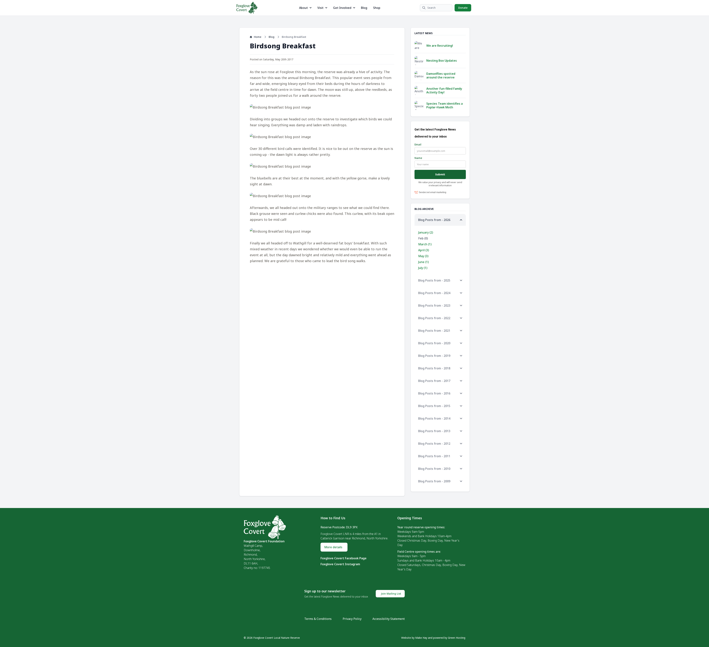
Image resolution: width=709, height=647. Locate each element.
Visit (320, 8)
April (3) (423, 250)
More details (333, 547)
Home (257, 37)
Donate (462, 7)
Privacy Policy (352, 619)
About (303, 8)
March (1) (424, 244)
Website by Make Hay (414, 637)
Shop (376, 8)
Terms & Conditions (318, 619)
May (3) (423, 256)
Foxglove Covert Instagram (340, 564)
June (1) (423, 262)
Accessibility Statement (388, 619)
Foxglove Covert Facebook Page (344, 558)
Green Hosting (456, 637)
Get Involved (342, 8)
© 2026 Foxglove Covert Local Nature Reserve (272, 637)
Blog (364, 8)
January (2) (425, 232)
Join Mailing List (391, 593)
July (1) (422, 268)
